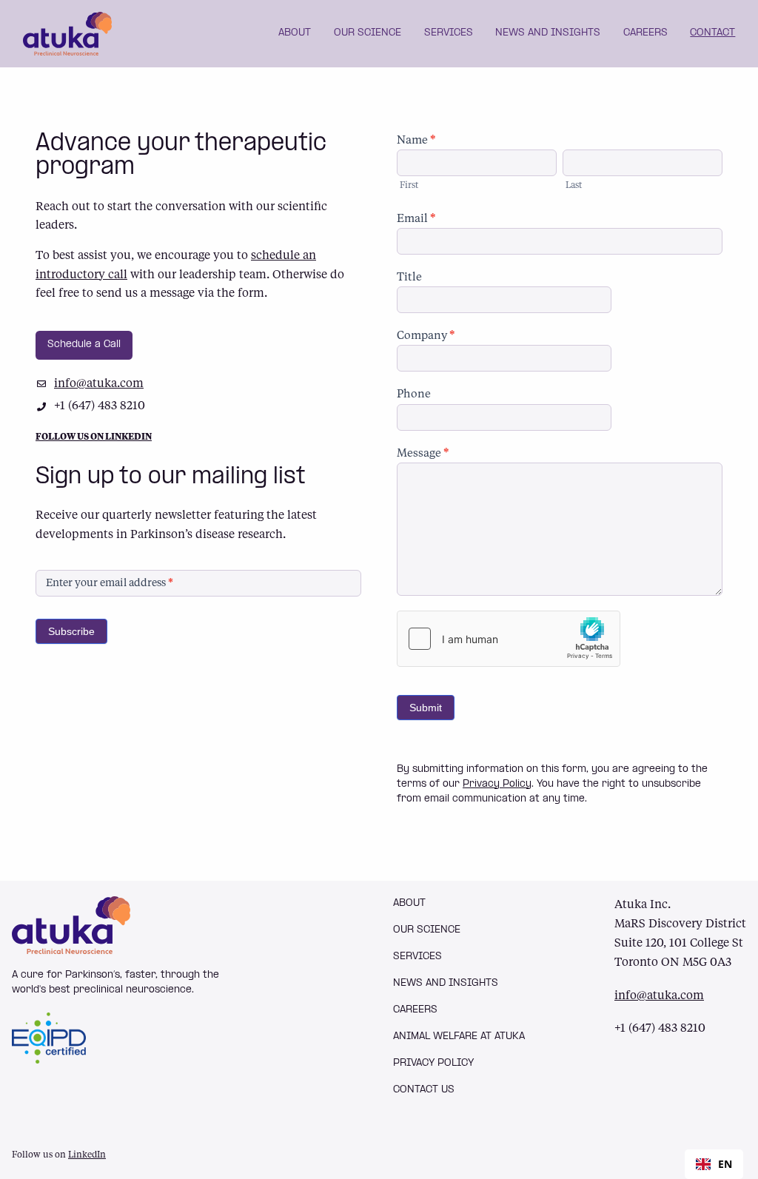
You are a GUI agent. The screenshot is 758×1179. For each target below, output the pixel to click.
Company (426, 336)
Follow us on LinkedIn (94, 437)
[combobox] (714, 1164)
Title (409, 277)
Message (423, 454)
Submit (425, 707)
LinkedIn (87, 1155)
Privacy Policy (497, 784)
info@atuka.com (99, 384)
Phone (414, 394)
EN (725, 1164)
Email (416, 219)
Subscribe (71, 631)
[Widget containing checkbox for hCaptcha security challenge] (508, 639)
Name (416, 141)
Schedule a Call (84, 344)
